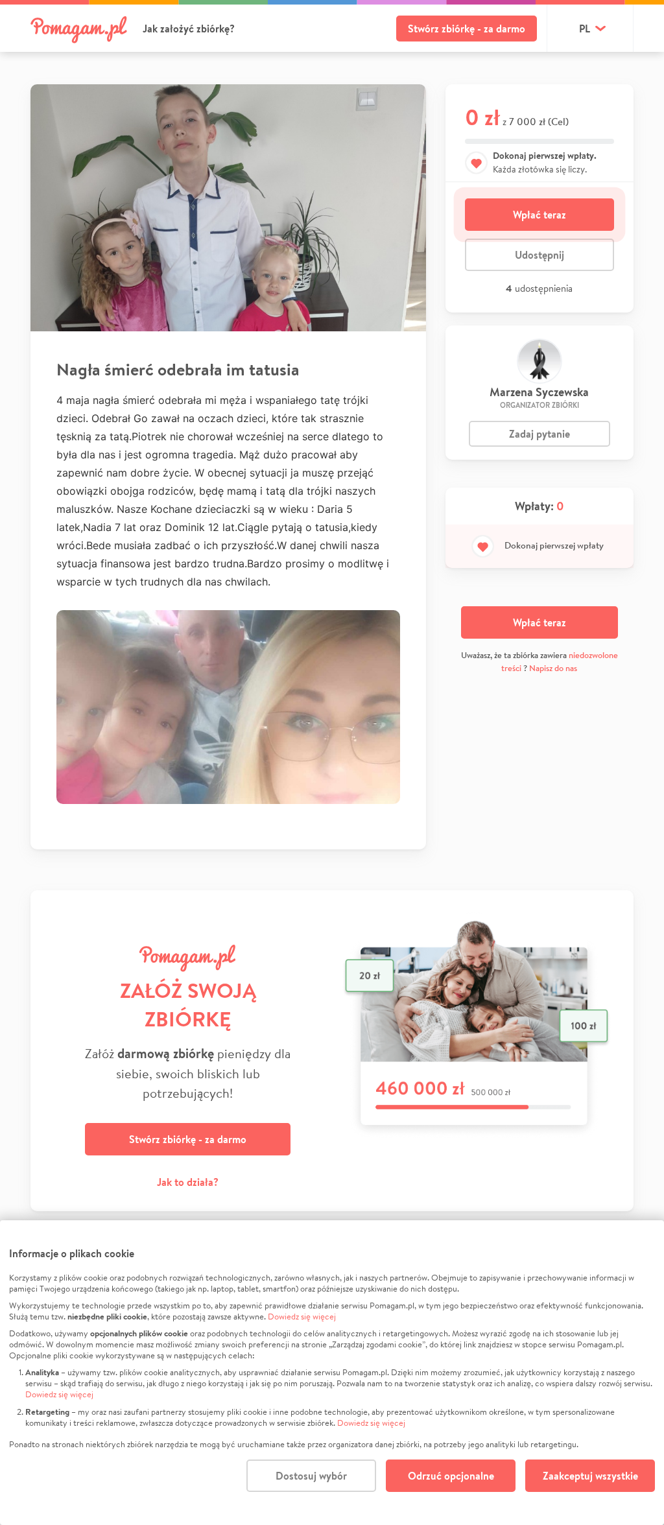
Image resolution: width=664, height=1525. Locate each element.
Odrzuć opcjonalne (451, 1476)
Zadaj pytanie (539, 434)
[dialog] (332, 1372)
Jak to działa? (188, 1182)
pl (584, 28)
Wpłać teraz (539, 214)
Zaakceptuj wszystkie (590, 1476)
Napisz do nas (553, 668)
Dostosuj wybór (311, 1476)
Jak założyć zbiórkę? (189, 28)
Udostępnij (539, 255)
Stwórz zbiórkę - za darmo (466, 28)
